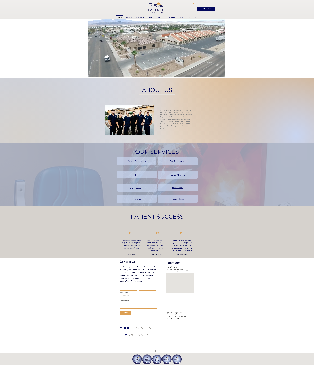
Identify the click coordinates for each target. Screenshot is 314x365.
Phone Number (124, 292)
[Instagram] (155, 351)
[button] (151, 16)
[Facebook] (159, 351)
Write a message (124, 300)
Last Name (142, 285)
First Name (123, 285)
